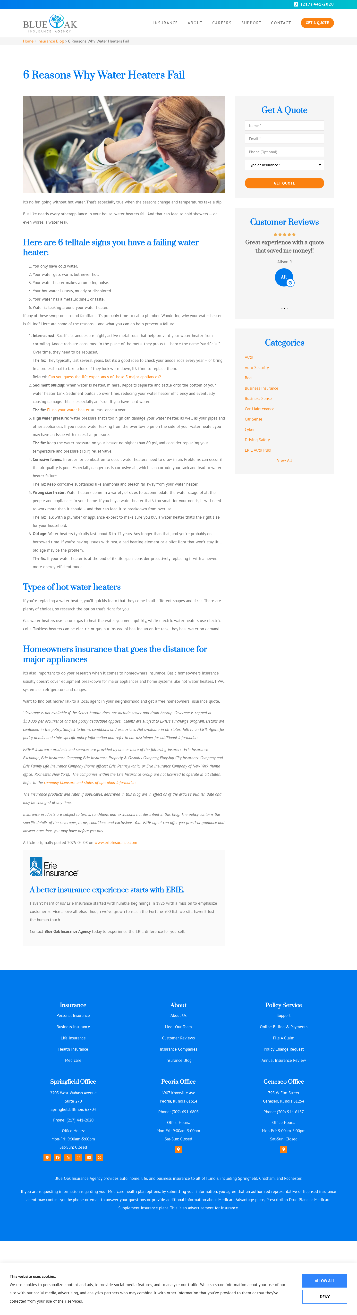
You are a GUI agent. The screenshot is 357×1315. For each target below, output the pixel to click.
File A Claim (283, 1038)
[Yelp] (68, 1157)
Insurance (165, 22)
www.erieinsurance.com (115, 842)
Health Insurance (73, 1049)
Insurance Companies (178, 1049)
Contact (281, 22)
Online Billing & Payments (283, 1026)
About (195, 22)
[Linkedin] (89, 1157)
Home (28, 41)
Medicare (73, 1060)
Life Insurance (73, 1038)
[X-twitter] (99, 1157)
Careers (222, 22)
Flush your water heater (68, 410)
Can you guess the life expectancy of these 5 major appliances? (104, 376)
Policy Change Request (284, 1049)
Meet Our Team (178, 1026)
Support (251, 22)
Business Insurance (73, 1026)
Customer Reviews (178, 1038)
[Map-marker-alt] (47, 1157)
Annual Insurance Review (284, 1060)
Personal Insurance (73, 1015)
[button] (281, 308)
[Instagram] (78, 1157)
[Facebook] (57, 1157)
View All (284, 460)
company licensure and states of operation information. (90, 782)
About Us (178, 1015)
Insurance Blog (51, 41)
